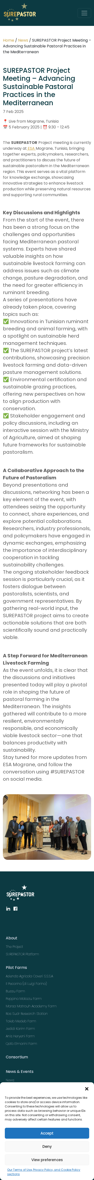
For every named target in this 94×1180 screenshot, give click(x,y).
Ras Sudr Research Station (21, 1013)
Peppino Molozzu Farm (21, 998)
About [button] (11, 938)
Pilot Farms (16, 967)
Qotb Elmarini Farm (21, 1043)
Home (8, 40)
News (23, 40)
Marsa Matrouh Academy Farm (21, 1006)
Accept (47, 1133)
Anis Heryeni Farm (20, 1036)
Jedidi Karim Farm (20, 1028)
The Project (14, 946)
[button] (86, 1088)
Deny (47, 1146)
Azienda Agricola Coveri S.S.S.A (21, 976)
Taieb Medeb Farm (21, 1021)
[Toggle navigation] (84, 13)
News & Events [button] (20, 1071)
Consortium (17, 1057)
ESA (31, 148)
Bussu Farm (15, 991)
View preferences (47, 1159)
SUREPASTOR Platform (21, 954)
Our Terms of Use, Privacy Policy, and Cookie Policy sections (43, 1172)
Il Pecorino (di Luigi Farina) (21, 983)
